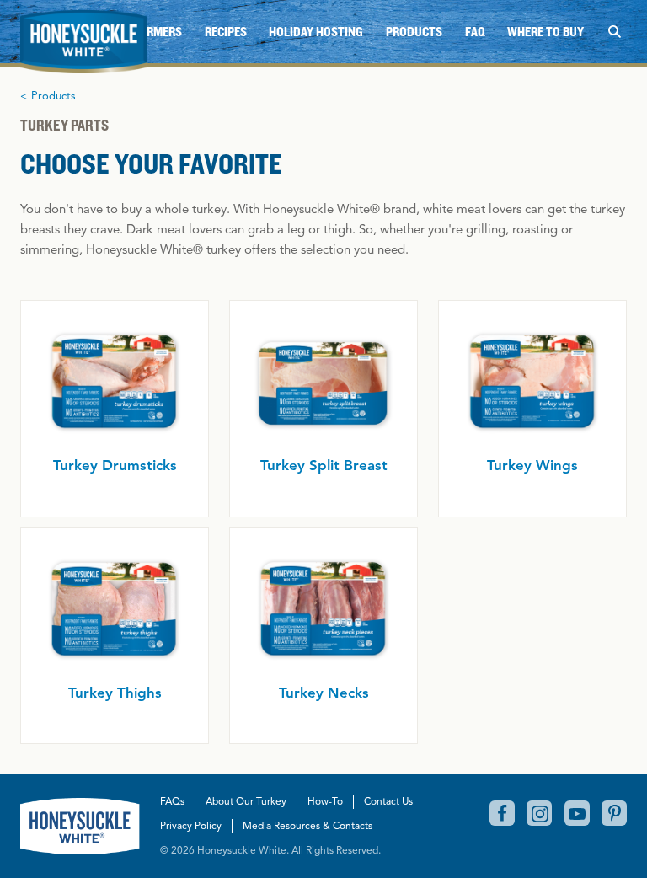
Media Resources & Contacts (307, 825)
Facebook (502, 813)
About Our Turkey (246, 801)
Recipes (226, 31)
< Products (48, 96)
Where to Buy (545, 31)
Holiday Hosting (316, 31)
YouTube (577, 813)
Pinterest (614, 813)
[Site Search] (614, 31)
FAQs (172, 801)
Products (414, 31)
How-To (325, 801)
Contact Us (388, 801)
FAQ (475, 31)
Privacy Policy (191, 825)
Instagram (539, 813)
